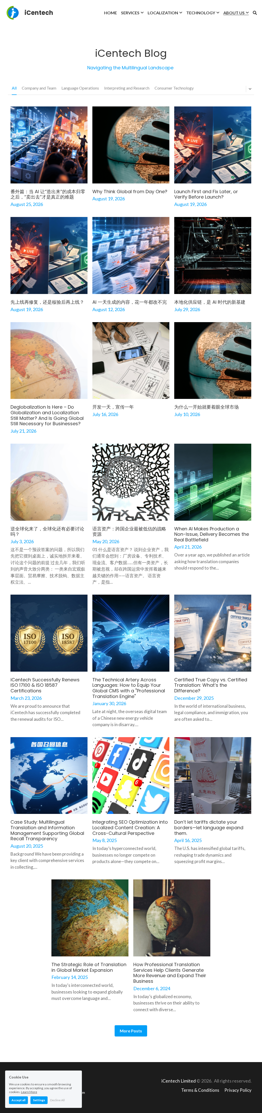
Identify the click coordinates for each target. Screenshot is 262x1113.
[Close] (194, 519)
